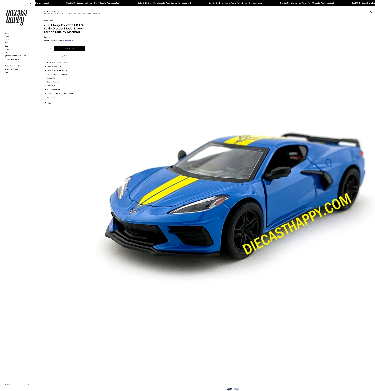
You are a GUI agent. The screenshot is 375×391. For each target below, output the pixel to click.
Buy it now (64, 56)
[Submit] (29, 384)
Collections (55, 11)
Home (46, 11)
